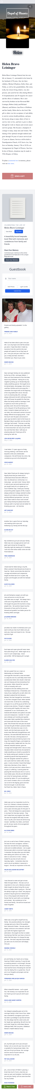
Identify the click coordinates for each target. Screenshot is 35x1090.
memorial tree (13, 160)
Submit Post (17, 291)
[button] (17, 310)
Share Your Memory (12, 260)
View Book (9, 231)
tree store (11, 163)
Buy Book (18, 231)
